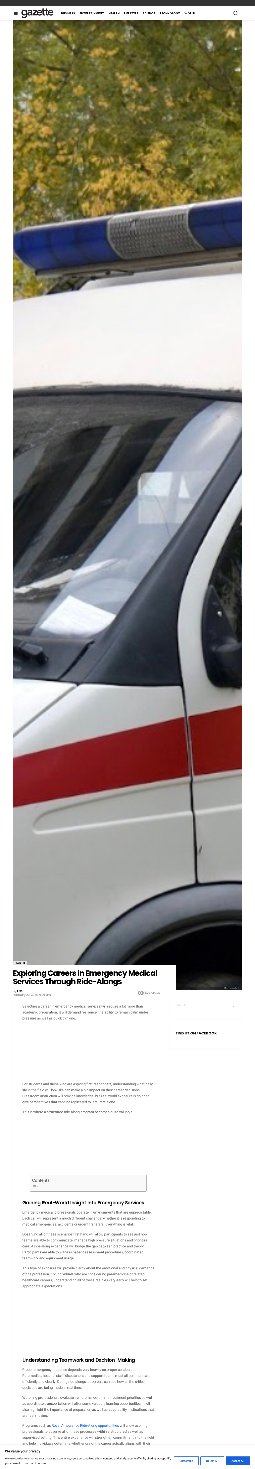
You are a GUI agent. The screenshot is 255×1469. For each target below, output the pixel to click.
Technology (170, 13)
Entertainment (91, 13)
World (189, 13)
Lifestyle (131, 13)
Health (114, 13)
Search (232, 1006)
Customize (186, 1460)
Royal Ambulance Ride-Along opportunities (85, 1425)
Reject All (212, 1460)
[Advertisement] (88, 1053)
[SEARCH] (235, 13)
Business (68, 13)
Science (149, 13)
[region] (127, 1457)
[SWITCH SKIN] (240, 3)
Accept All (237, 1460)
